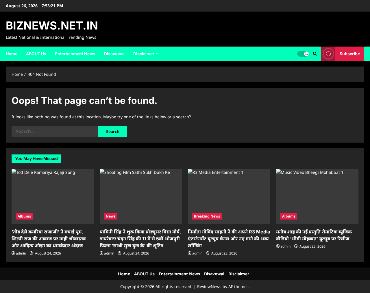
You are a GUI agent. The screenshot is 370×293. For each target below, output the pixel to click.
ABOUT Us (36, 53)
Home (11, 53)
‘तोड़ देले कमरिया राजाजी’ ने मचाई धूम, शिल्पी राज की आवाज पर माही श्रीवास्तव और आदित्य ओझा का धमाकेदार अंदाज (49, 238)
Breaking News (207, 216)
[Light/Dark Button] (303, 53)
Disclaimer (143, 53)
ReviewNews (209, 286)
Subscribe (350, 53)
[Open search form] (315, 53)
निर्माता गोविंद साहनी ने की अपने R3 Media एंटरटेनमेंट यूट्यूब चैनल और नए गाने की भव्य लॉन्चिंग (229, 238)
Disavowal (114, 53)
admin (21, 253)
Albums (24, 216)
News (110, 216)
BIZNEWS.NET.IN (52, 25)
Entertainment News (75, 53)
